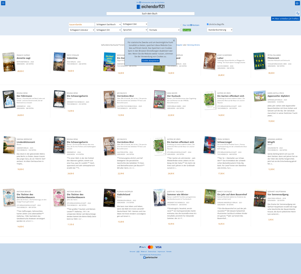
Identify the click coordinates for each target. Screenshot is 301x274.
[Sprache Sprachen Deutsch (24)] (134, 29)
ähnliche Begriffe (216, 24)
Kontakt (168, 252)
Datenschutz (152, 252)
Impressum (161, 252)
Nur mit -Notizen (191, 25)
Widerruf (144, 252)
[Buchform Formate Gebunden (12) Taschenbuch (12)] (164, 30)
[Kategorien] (3, 3)
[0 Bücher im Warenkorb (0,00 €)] (297, 3)
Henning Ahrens (193, 45)
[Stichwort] (81, 24)
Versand (132, 252)
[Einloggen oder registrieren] (298, 13)
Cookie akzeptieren (150, 60)
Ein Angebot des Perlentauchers (136, 256)
